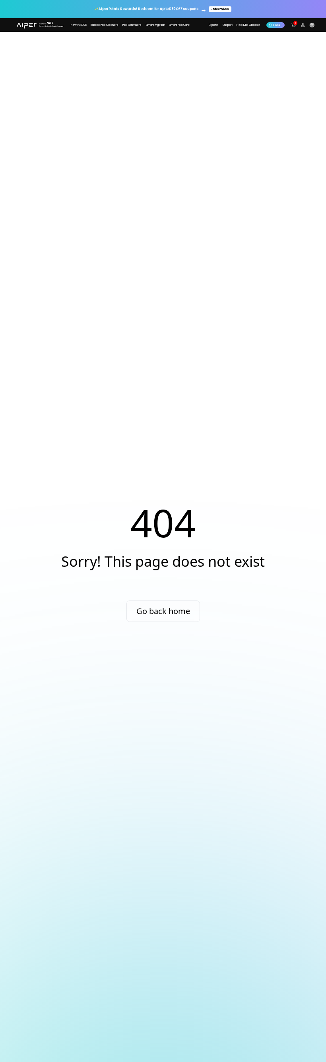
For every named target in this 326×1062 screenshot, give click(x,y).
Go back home (163, 611)
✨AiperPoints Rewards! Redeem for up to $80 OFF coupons (146, 9)
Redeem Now (220, 9)
